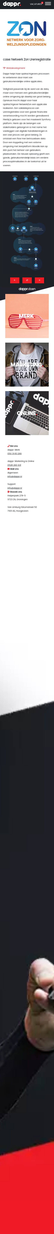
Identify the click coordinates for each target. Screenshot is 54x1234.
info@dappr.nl (15, 477)
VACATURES (36, 4)
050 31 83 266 (15, 454)
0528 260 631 (14, 465)
